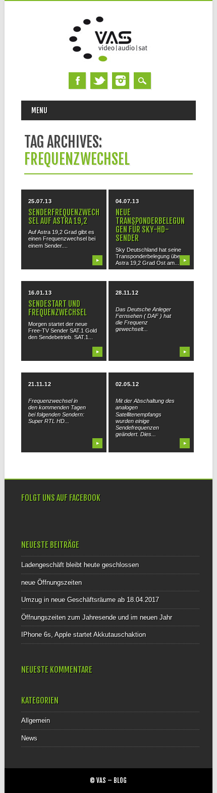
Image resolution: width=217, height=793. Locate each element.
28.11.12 (127, 293)
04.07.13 (127, 201)
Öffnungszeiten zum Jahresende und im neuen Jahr (96, 617)
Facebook (77, 80)
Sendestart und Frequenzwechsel (57, 308)
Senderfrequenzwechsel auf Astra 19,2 (63, 216)
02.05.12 (127, 384)
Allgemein (35, 720)
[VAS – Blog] (108, 62)
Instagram (120, 80)
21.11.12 (39, 384)
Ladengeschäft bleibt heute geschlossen (80, 565)
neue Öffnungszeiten (51, 582)
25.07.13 (39, 201)
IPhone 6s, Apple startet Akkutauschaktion (83, 634)
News (29, 738)
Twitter (98, 80)
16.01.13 (39, 293)
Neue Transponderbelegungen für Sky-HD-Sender (150, 225)
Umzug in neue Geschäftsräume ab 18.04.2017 (90, 599)
